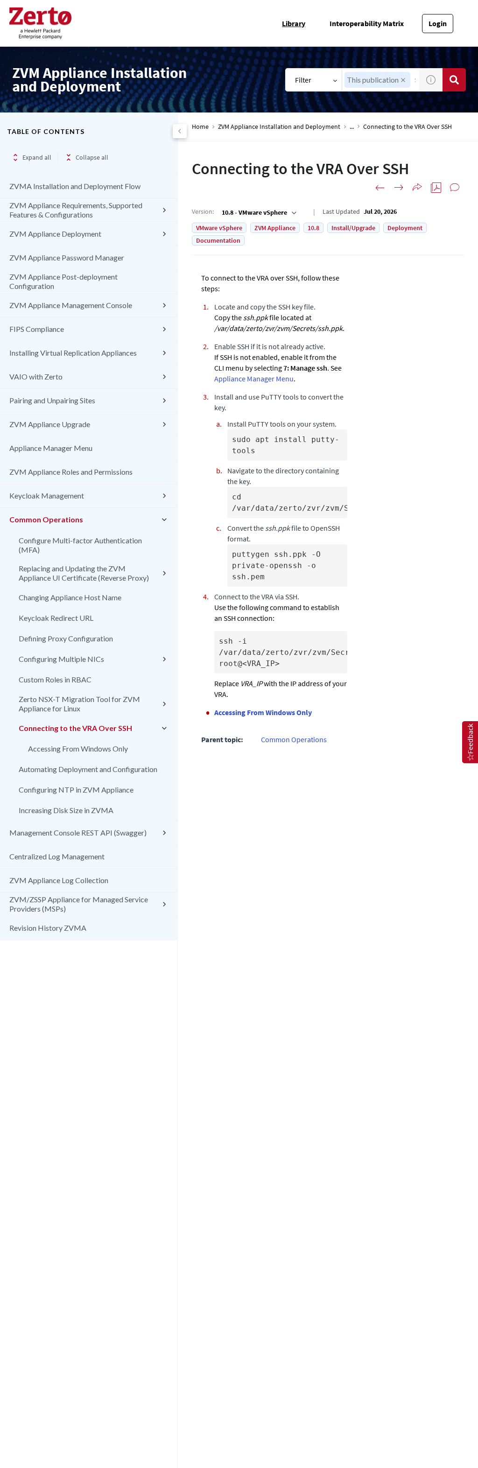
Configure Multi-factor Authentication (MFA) (80, 545)
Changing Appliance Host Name (70, 597)
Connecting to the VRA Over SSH (75, 727)
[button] (403, 80)
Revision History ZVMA (47, 927)
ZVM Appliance (274, 228)
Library (293, 23)
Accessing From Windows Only (78, 748)
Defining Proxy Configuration (66, 638)
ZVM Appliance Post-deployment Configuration (63, 281)
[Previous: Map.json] (380, 187)
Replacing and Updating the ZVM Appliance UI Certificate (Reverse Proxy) (84, 573)
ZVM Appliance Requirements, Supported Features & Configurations (75, 210)
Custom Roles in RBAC (55, 679)
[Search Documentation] (454, 79)
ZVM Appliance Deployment (55, 233)
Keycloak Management (46, 495)
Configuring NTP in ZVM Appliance (76, 789)
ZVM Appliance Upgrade (49, 424)
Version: (203, 211)
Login (438, 23)
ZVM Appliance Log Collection (58, 880)
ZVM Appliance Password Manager (66, 257)
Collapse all (92, 157)
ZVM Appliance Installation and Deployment (279, 127)
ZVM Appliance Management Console (70, 305)
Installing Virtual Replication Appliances (73, 352)
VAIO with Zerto (36, 376)
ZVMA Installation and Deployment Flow (75, 186)
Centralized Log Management (57, 856)
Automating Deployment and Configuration (88, 769)
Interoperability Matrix (367, 23)
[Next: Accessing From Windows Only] (398, 187)
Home (200, 127)
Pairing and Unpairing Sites (52, 400)
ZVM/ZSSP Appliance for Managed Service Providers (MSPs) (78, 904)
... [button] (352, 127)
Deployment (404, 228)
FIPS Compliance (36, 328)
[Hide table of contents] (180, 131)
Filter (303, 79)
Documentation (218, 240)
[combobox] (258, 212)
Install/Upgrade (353, 228)
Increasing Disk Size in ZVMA (66, 810)
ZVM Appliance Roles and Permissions (71, 471)
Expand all (36, 157)
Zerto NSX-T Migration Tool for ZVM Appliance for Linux (79, 704)
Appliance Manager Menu (50, 447)
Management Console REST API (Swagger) (78, 832)
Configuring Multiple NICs (61, 658)
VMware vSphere (219, 228)
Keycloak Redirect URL (56, 617)
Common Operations (46, 519)
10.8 (313, 228)
